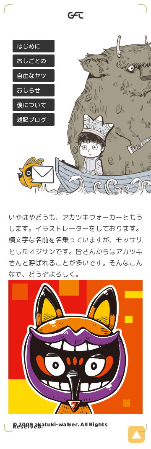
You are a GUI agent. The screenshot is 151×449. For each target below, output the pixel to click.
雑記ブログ (31, 120)
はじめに (28, 46)
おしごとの (31, 61)
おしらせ (28, 90)
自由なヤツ (31, 76)
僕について (31, 105)
